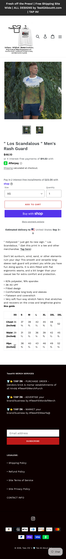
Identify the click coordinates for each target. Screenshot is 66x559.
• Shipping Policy (16, 463)
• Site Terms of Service (20, 480)
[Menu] (60, 36)
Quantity (50, 187)
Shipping (8, 168)
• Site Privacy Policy (18, 489)
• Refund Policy (16, 471)
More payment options (33, 221)
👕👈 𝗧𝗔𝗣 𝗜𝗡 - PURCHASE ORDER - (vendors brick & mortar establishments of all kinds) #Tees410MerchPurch (31, 385)
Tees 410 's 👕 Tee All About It (36, 548)
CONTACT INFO (15, 497)
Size (7, 187)
